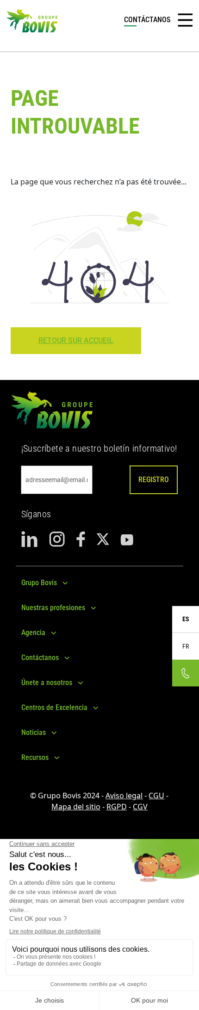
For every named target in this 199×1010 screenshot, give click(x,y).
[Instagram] (57, 539)
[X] (102, 539)
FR (185, 646)
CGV (140, 807)
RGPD (116, 807)
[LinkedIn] (29, 539)
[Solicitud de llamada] (185, 673)
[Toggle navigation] (185, 20)
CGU (156, 795)
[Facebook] (80, 539)
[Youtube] (126, 539)
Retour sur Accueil (75, 340)
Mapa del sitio (75, 807)
